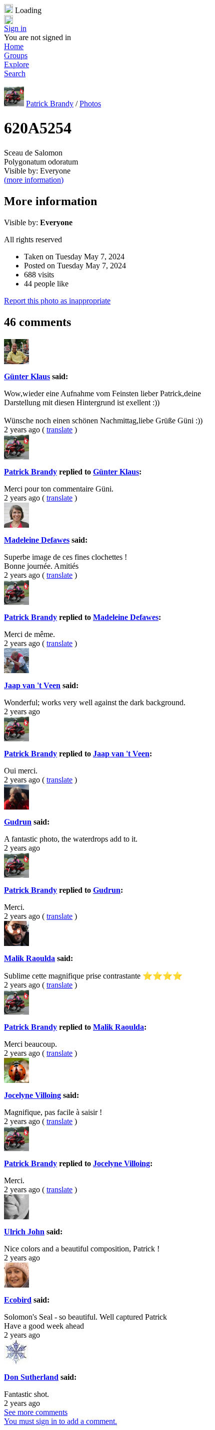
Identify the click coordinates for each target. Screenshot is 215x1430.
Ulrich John (24, 1231)
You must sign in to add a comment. (60, 1421)
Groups (16, 55)
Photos (90, 103)
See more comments (36, 1412)
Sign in (15, 28)
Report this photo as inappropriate (57, 300)
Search (15, 73)
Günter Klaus (27, 376)
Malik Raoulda (29, 958)
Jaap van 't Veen (32, 685)
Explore (16, 64)
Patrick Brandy (50, 103)
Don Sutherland (31, 1377)
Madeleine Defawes (37, 540)
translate (59, 429)
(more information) (34, 180)
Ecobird (18, 1300)
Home (14, 46)
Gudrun (18, 822)
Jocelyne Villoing (32, 1095)
